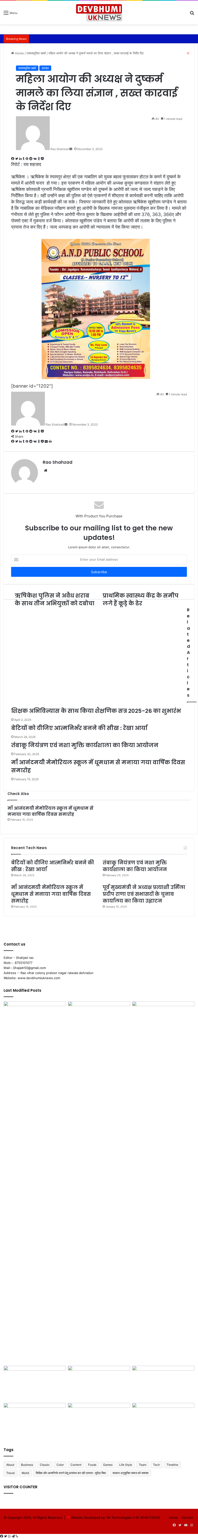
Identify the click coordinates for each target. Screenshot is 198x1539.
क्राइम (45, 68)
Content (76, 1465)
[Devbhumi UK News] (99, 12)
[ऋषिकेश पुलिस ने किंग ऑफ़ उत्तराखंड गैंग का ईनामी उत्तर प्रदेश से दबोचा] (163, 1019)
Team (142, 1465)
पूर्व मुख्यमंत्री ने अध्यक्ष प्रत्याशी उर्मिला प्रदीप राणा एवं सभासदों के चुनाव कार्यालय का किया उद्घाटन (144, 894)
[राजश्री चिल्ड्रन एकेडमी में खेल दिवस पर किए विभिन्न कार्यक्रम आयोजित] (99, 1182)
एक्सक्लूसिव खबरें (27, 68)
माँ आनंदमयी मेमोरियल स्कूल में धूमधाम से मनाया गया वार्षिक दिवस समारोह (50, 811)
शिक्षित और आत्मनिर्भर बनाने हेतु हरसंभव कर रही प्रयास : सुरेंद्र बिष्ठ (71, 1473)
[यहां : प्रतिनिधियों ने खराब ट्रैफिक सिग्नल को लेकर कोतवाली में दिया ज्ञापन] (163, 1420)
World (25, 1473)
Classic (45, 1465)
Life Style (125, 1465)
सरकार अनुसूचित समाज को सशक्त (130, 1473)
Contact (187, 1517)
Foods (92, 1465)
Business (27, 1465)
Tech (156, 1465)
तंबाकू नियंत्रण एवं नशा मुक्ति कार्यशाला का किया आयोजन (135, 866)
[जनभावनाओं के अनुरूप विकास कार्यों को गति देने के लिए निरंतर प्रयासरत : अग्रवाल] (35, 1420)
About (10, 1465)
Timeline (172, 1465)
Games (108, 1465)
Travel (10, 1473)
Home (173, 1517)
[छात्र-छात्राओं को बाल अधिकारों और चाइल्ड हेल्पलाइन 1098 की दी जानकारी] (99, 1383)
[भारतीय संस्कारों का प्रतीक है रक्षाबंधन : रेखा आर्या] (163, 1383)
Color (60, 1465)
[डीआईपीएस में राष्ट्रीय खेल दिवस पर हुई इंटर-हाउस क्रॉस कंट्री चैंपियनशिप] (35, 1383)
